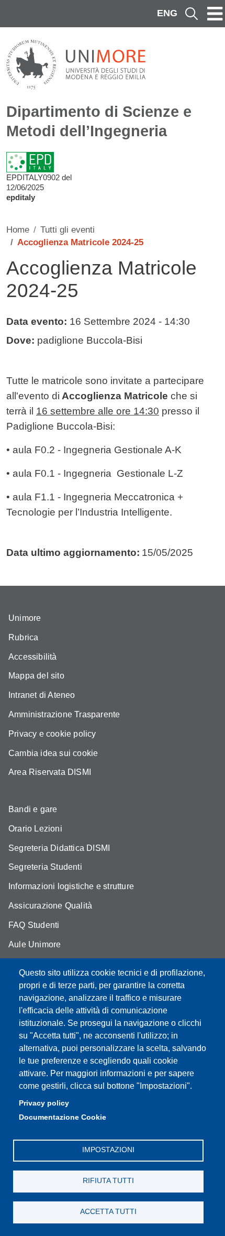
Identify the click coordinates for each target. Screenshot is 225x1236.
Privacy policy (44, 1103)
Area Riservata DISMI (49, 772)
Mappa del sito (36, 675)
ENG (167, 13)
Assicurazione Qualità (50, 905)
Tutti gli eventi (67, 230)
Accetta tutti (108, 1212)
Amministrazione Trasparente (64, 714)
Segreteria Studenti (45, 866)
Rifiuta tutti (108, 1181)
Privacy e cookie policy (52, 733)
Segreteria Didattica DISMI (59, 848)
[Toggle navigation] (215, 14)
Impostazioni (108, 1150)
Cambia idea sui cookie (53, 753)
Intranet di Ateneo (41, 695)
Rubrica (23, 637)
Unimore (24, 618)
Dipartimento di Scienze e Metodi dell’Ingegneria (99, 121)
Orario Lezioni (35, 828)
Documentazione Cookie (62, 1117)
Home (17, 230)
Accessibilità (32, 656)
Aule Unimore (34, 944)
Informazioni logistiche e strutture (71, 886)
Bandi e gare (32, 809)
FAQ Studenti (33, 925)
